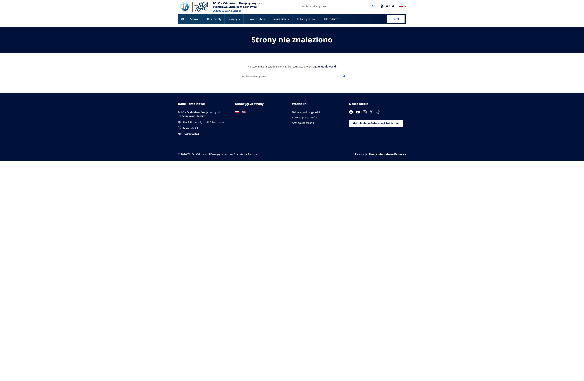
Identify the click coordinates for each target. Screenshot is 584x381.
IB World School (256, 19)
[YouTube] (358, 112)
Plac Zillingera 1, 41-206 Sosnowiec (203, 122)
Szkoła (194, 19)
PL (401, 6)
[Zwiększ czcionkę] (388, 6)
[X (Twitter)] (371, 112)
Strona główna (182, 19)
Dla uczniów (279, 19)
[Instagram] (365, 112)
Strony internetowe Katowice (387, 154)
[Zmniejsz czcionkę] (394, 6)
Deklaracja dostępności (306, 112)
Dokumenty (214, 19)
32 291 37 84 (190, 127)
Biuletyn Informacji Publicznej (379, 123)
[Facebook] (351, 112)
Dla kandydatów (305, 19)
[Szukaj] (374, 6)
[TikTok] (378, 112)
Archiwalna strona (303, 123)
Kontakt (395, 19)
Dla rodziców (331, 19)
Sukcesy (232, 19)
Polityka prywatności (304, 117)
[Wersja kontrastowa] (381, 6)
